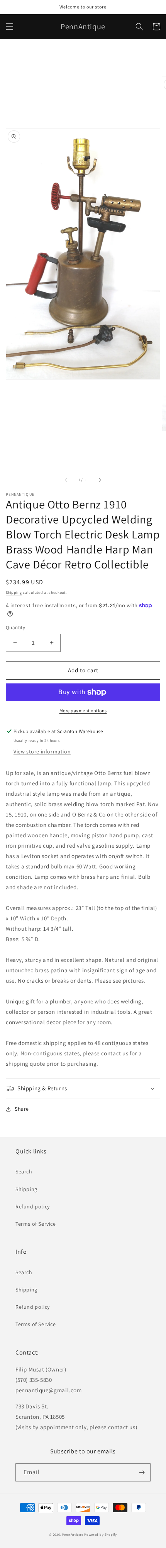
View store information (42, 751)
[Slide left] (66, 480)
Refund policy (32, 1206)
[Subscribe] (141, 1472)
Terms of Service (35, 1223)
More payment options (83, 710)
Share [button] (22, 1108)
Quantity (15, 627)
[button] (9, 26)
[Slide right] (99, 480)
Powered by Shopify (100, 1534)
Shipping (14, 592)
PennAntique (72, 1534)
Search (23, 1171)
